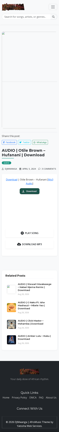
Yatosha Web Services (29, 426)
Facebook (10, 142)
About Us (51, 397)
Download (11, 179)
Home (6, 397)
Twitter (26, 142)
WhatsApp (41, 142)
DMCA (32, 397)
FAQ (41, 397)
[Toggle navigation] (53, 7)
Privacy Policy (19, 397)
